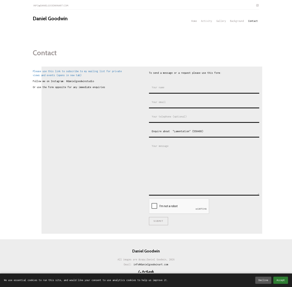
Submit (158, 221)
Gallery (221, 20)
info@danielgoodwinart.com (50, 5)
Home (194, 20)
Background (237, 20)
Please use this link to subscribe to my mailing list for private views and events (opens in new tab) (77, 73)
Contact (253, 20)
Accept (281, 280)
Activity (206, 20)
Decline (263, 280)
